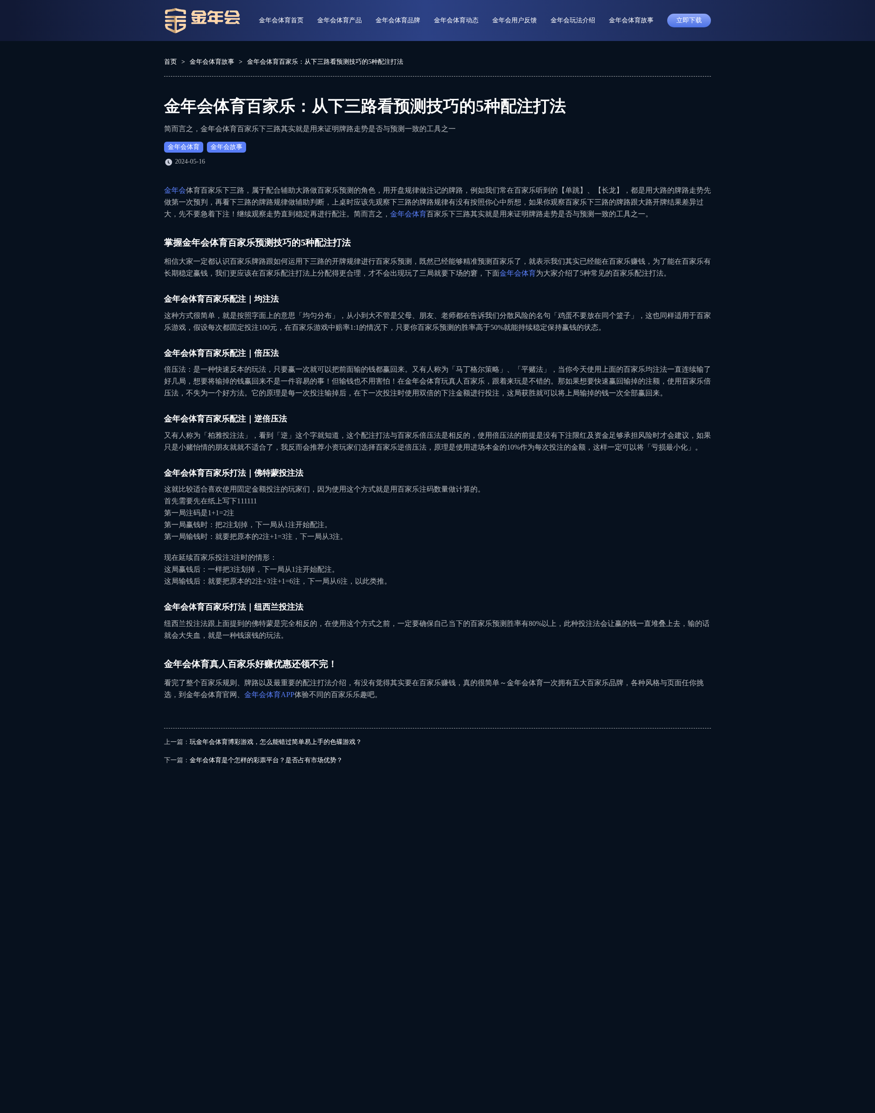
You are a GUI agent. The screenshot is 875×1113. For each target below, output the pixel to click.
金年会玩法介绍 (573, 20)
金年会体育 (184, 147)
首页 (170, 61)
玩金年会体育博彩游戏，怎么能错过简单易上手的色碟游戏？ (276, 742)
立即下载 (689, 20)
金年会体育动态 (456, 20)
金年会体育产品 (339, 20)
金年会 (175, 190)
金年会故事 (226, 147)
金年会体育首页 (281, 20)
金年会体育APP (269, 694)
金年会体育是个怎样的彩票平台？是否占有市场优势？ (266, 760)
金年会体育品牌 (398, 20)
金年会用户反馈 (514, 20)
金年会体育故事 (631, 20)
